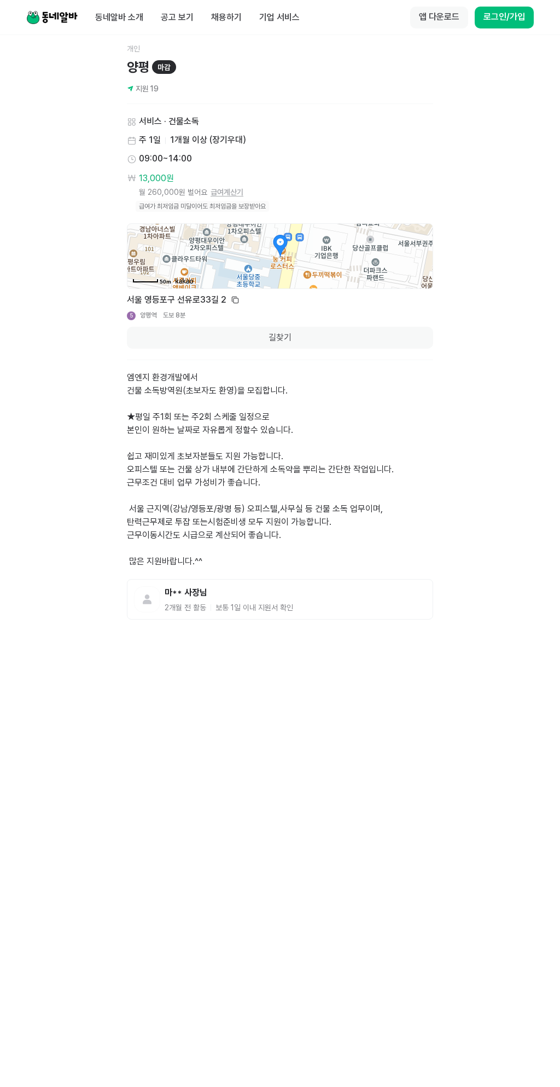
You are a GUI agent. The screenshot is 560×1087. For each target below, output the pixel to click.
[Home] (52, 17)
